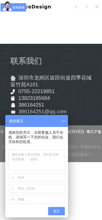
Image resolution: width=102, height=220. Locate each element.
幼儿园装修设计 (77, 154)
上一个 (76, 6)
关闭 (97, 6)
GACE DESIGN (52, 6)
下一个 (86, 6)
